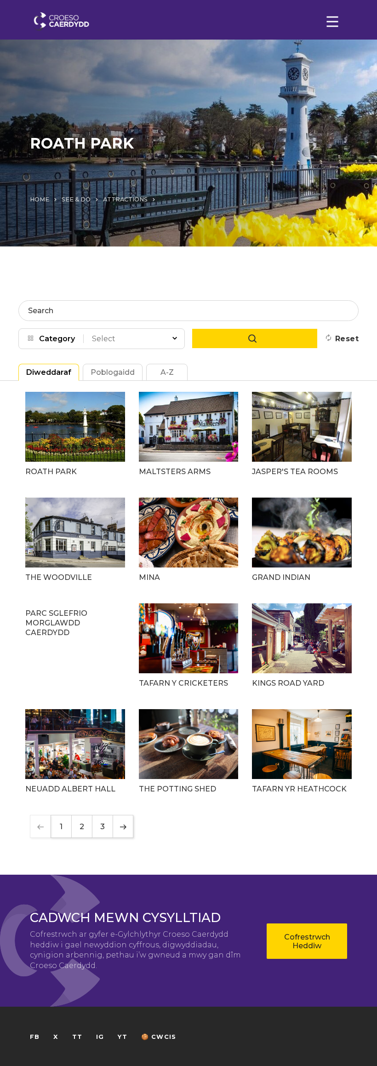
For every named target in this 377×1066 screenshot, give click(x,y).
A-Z (167, 372)
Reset (347, 338)
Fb (35, 1036)
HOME (39, 199)
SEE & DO (76, 199)
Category (57, 338)
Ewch (254, 338)
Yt (122, 1036)
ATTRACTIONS (125, 199)
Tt (77, 1036)
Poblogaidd (113, 372)
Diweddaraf (48, 372)
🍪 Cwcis (158, 1036)
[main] (188, 533)
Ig (100, 1036)
